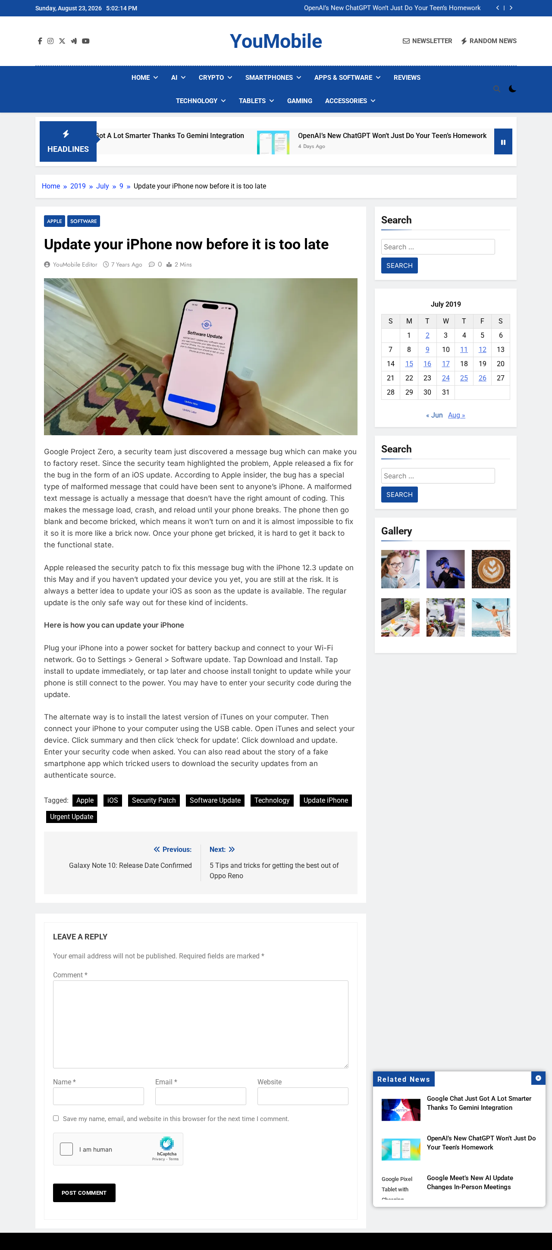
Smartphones (269, 78)
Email (166, 1082)
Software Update (215, 800)
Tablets (252, 101)
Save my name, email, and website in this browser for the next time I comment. (176, 1119)
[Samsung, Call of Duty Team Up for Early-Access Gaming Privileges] (477, 147)
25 (464, 378)
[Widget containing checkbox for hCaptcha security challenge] (118, 1149)
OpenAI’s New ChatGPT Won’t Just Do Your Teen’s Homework (392, 8)
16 (427, 364)
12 (482, 349)
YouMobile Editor (75, 264)
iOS (112, 800)
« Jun (434, 415)
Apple (54, 221)
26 (482, 378)
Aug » (456, 415)
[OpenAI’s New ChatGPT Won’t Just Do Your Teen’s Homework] (234, 147)
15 (409, 364)
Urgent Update (71, 817)
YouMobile (276, 41)
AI (174, 78)
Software (83, 221)
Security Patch (154, 800)
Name (64, 1082)
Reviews (407, 78)
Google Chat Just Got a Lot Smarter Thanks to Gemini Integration (103, 136)
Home (141, 78)
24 (446, 378)
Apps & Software (343, 78)
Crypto (211, 78)
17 (446, 364)
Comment (70, 975)
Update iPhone (326, 800)
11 (464, 349)
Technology (196, 101)
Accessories (346, 101)
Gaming (299, 101)
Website (269, 1082)
